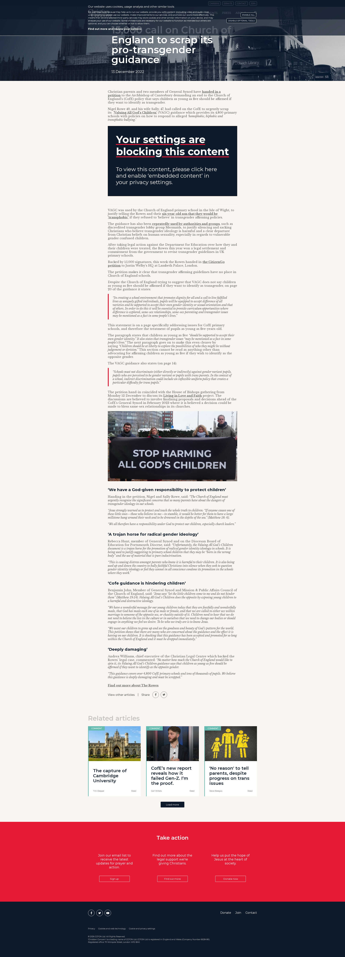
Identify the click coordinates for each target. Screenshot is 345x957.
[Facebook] (91, 913)
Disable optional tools (241, 20)
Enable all (248, 15)
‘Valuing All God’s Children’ (135, 112)
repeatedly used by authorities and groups (186, 224)
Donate (225, 912)
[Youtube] (108, 913)
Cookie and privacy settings (142, 928)
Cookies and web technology (112, 928)
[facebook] (155, 695)
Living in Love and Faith (182, 395)
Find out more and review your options (114, 29)
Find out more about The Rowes (133, 685)
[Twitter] (99, 913)
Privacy (91, 928)
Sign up (114, 878)
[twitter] (164, 695)
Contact (251, 912)
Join (238, 912)
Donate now (230, 878)
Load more (172, 804)
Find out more (172, 878)
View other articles (121, 695)
